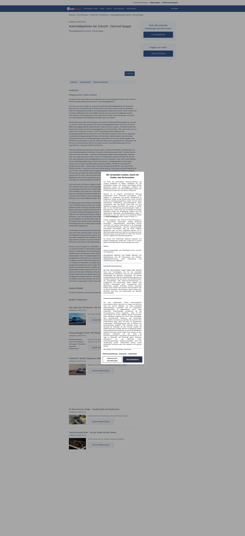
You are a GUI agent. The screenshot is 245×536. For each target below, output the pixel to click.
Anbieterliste (132, 354)
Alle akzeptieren (132, 359)
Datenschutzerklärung (110, 354)
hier (135, 216)
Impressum (123, 354)
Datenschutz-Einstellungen (112, 359)
